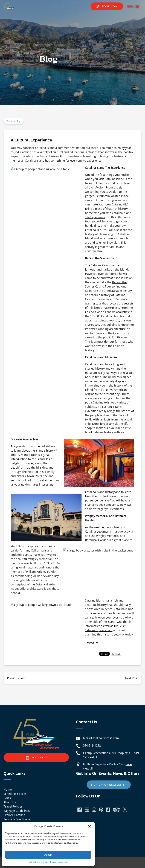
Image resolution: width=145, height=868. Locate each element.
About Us (10, 802)
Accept (48, 854)
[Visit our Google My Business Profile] (87, 810)
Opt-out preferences (38, 861)
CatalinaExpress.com (98, 630)
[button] (89, 826)
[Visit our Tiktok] (108, 810)
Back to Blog (13, 121)
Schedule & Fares (15, 794)
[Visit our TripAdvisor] (116, 810)
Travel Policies (13, 806)
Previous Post (16, 678)
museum (91, 373)
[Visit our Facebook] (79, 810)
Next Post (131, 678)
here (129, 764)
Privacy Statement (59, 861)
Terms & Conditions (17, 819)
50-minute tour (27, 455)
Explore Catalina (14, 815)
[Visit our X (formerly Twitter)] (125, 810)
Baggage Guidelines (17, 811)
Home (8, 789)
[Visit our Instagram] (94, 810)
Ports (7, 798)
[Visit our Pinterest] (101, 810)
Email (117, 654)
